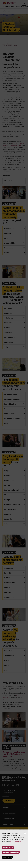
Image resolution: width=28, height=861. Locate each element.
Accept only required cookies (11, 852)
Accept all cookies (8, 847)
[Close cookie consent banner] (25, 833)
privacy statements (15, 841)
